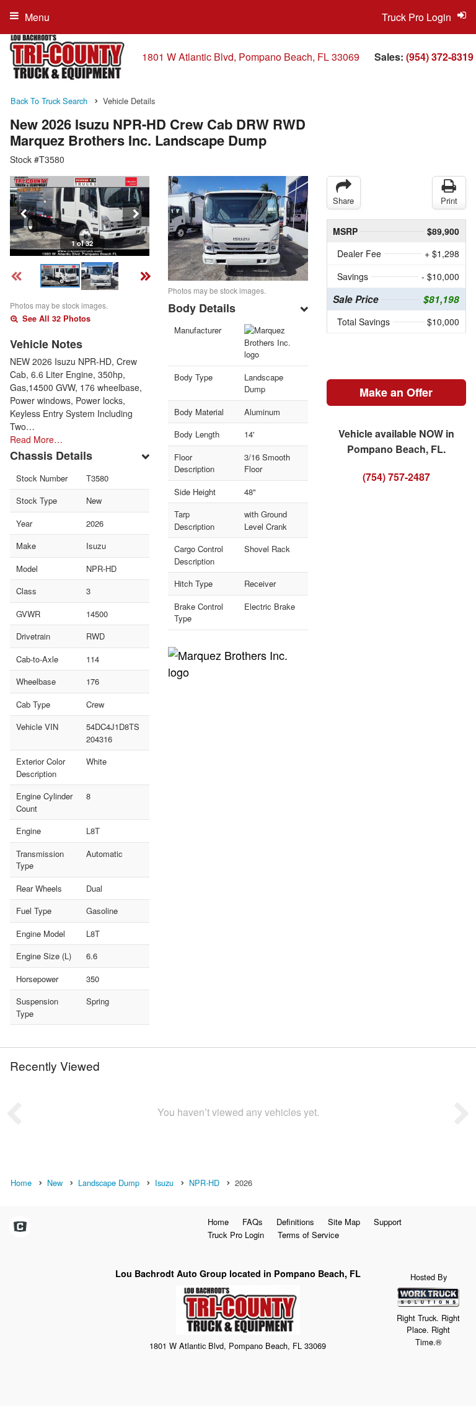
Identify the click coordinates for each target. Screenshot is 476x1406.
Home (218, 1222)
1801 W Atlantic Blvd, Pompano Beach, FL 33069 (250, 57)
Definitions (295, 1222)
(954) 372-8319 (440, 57)
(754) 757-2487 (396, 477)
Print (449, 200)
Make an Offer (396, 392)
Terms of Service (308, 1235)
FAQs (252, 1222)
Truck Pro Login (236, 1235)
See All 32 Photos (55, 318)
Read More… (36, 439)
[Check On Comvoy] (20, 1227)
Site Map (344, 1222)
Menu (37, 17)
